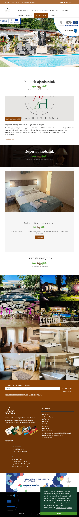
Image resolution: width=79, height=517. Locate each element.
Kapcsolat (29, 15)
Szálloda (43, 10)
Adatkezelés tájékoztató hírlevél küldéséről (57, 433)
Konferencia (54, 10)
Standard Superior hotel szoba (20, 342)
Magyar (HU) (67, 2)
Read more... (10, 139)
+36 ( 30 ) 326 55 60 (13, 2)
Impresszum (48, 431)
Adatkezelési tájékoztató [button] (64, 508)
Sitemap (46, 428)
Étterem (33, 10)
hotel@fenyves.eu (29, 2)
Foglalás (39, 237)
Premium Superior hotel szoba (20, 369)
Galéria (21, 15)
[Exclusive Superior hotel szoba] (39, 195)
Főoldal (46, 415)
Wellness (65, 10)
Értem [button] (59, 513)
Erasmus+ (52, 15)
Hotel (19, 290)
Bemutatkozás (23, 10)
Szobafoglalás (41, 15)
